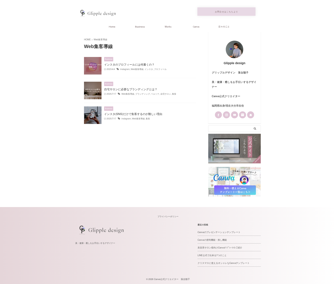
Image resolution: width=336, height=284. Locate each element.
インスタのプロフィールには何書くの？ (129, 64)
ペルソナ (155, 93)
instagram (125, 68)
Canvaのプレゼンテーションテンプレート (219, 232)
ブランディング (142, 93)
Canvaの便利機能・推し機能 (212, 239)
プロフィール (160, 68)
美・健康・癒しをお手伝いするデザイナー (95, 242)
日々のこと (224, 26)
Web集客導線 (137, 68)
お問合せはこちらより (226, 11)
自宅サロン (165, 93)
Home (112, 26)
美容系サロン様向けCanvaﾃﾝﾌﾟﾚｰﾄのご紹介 (220, 247)
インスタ (149, 68)
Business (140, 26)
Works (168, 26)
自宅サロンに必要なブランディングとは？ (130, 89)
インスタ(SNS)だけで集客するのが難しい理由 (133, 114)
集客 (174, 93)
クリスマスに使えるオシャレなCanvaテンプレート (224, 263)
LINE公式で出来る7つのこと (212, 255)
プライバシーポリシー (168, 216)
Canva (196, 26)
